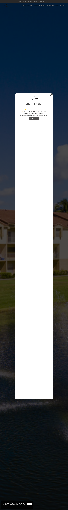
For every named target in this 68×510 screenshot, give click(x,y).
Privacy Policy (25, 507)
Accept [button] (29, 503)
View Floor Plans (34, 118)
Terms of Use (9, 507)
